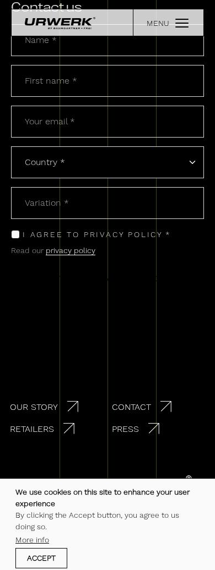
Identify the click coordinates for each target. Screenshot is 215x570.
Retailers (32, 429)
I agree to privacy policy (93, 234)
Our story (34, 407)
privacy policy (70, 250)
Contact (131, 407)
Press (125, 429)
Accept (41, 557)
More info (32, 539)
